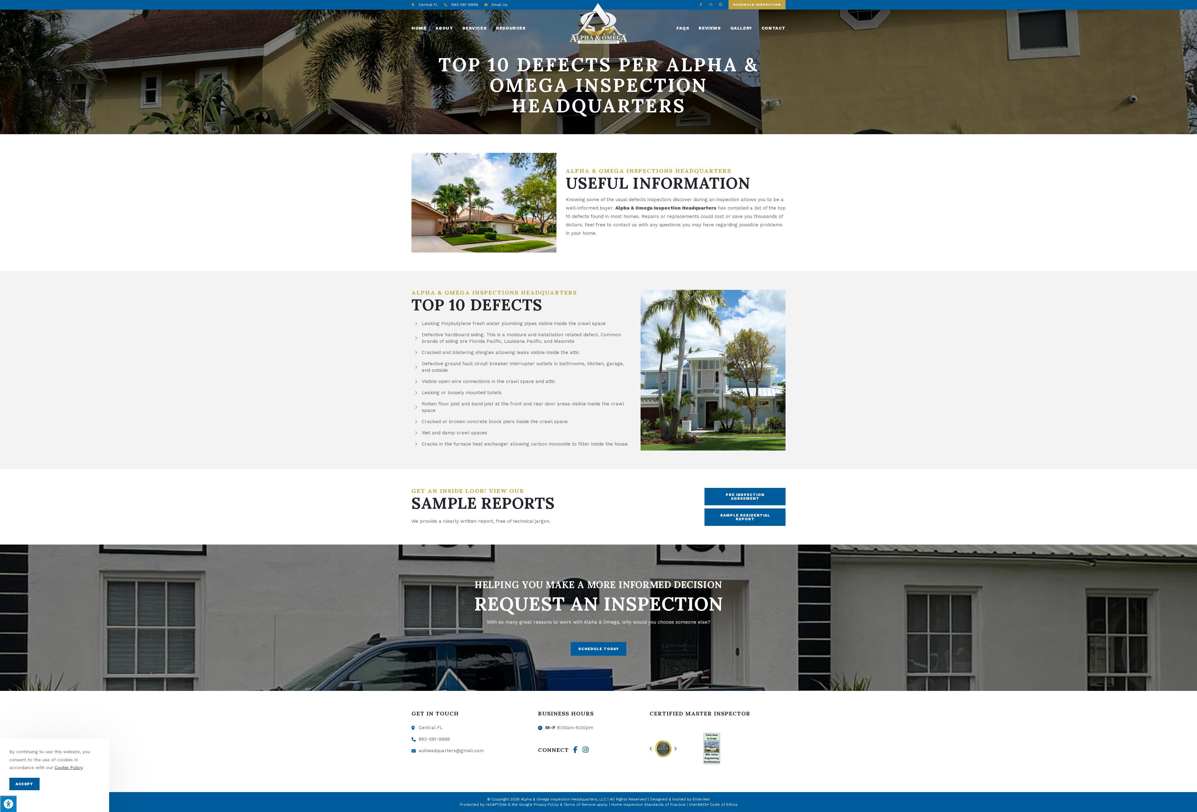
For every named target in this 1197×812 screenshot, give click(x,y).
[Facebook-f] (701, 4)
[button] (757, 4)
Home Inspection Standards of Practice (648, 804)
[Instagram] (711, 4)
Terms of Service (580, 804)
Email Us (499, 4)
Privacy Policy (546, 804)
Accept (24, 784)
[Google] (721, 4)
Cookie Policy (68, 767)
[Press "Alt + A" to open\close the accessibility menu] (8, 803)
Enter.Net (701, 799)
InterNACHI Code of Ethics (713, 804)
